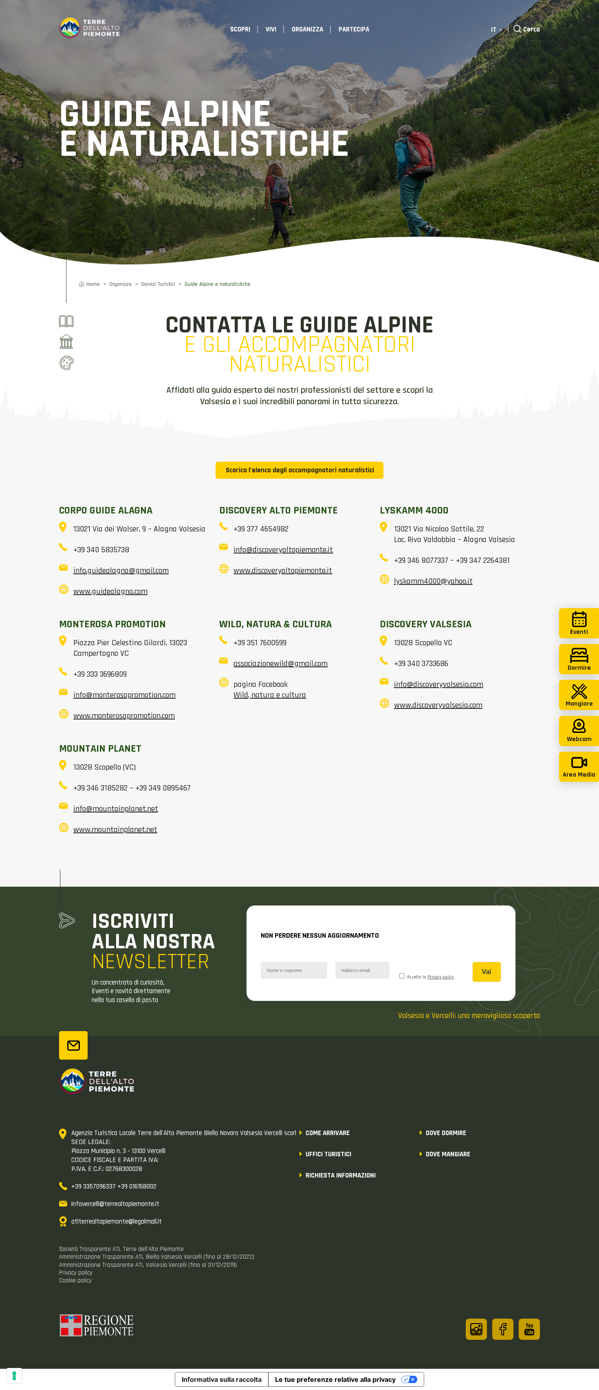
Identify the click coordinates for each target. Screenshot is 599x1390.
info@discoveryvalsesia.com (438, 684)
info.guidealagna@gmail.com (121, 570)
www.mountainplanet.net (115, 829)
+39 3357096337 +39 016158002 (113, 1186)
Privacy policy (440, 977)
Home (93, 284)
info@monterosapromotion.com (124, 695)
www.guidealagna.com (110, 591)
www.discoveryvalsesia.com (438, 705)
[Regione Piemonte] (97, 1327)
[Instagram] (476, 1329)
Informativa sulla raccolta (222, 1379)
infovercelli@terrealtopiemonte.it (115, 1204)
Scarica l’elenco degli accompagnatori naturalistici (300, 470)
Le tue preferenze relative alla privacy (335, 1379)
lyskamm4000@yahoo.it (433, 581)
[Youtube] (529, 1329)
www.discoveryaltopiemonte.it (282, 570)
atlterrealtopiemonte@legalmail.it (116, 1221)
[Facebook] (502, 1329)
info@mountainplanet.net (115, 808)
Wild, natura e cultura (269, 695)
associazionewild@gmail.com (280, 663)
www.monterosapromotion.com (124, 715)
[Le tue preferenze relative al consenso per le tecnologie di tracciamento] (14, 1375)
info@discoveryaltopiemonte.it (283, 549)
